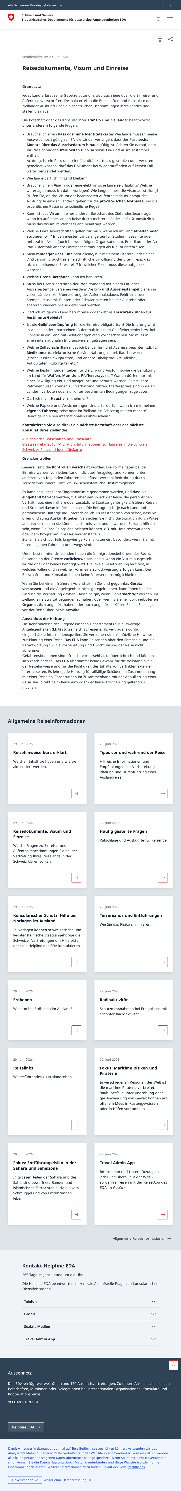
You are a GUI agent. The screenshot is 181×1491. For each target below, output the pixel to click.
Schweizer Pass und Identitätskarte (52, 449)
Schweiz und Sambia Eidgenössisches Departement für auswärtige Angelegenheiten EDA (74, 17)
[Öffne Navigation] (170, 20)
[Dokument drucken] (160, 39)
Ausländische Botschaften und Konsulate (56, 439)
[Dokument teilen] (170, 39)
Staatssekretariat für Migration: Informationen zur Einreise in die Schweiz (84, 444)
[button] (173, 1365)
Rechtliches (136, 1467)
